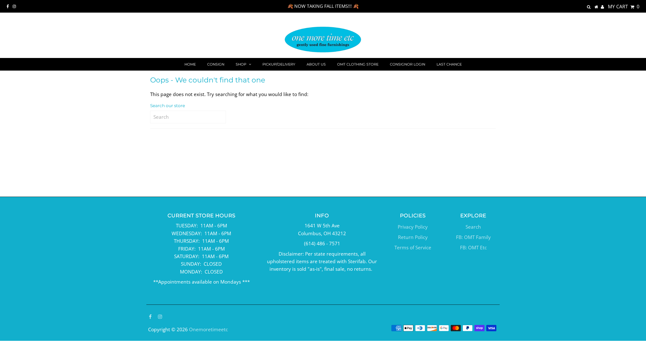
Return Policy (413, 237)
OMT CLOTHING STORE (358, 64)
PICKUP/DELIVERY (278, 64)
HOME (190, 64)
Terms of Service (412, 247)
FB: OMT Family (473, 237)
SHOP (241, 64)
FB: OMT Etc (473, 247)
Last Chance (449, 64)
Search (473, 227)
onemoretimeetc (208, 329)
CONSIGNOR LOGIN (407, 64)
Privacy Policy (413, 227)
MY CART (623, 6)
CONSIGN (215, 64)
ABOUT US (316, 64)
